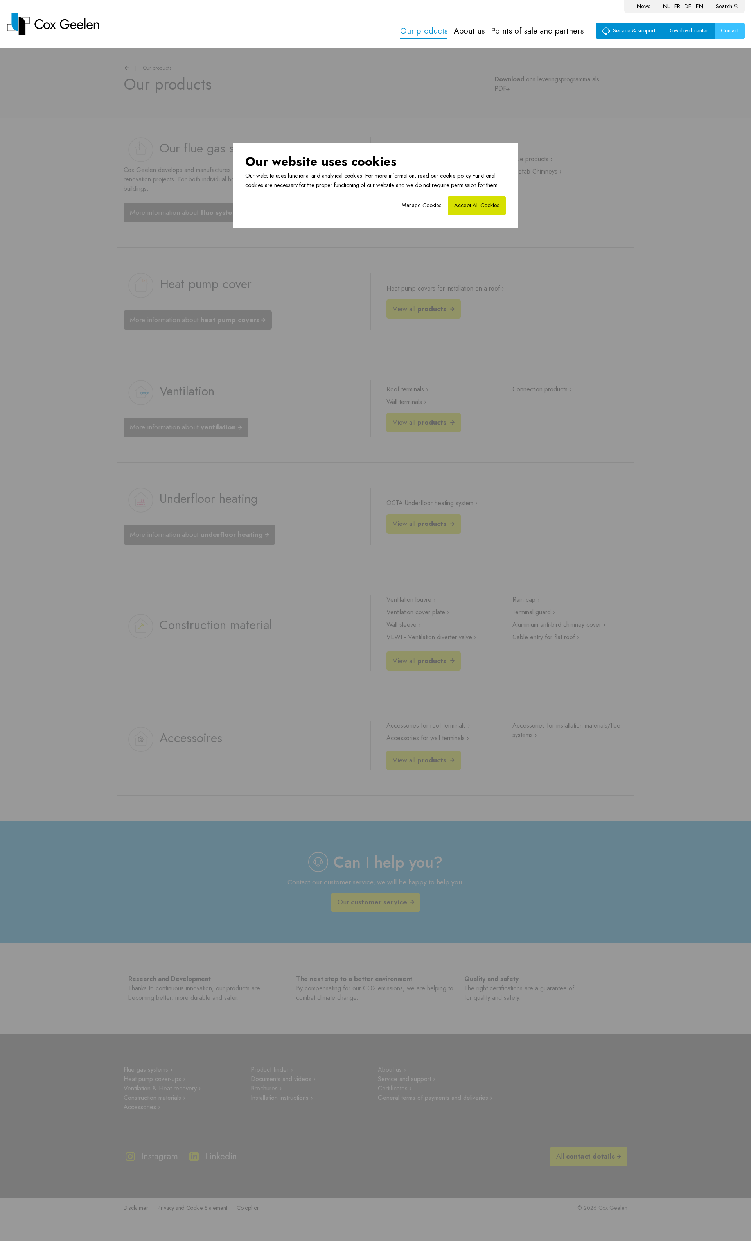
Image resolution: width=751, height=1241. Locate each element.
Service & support (634, 30)
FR (677, 6)
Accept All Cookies (476, 205)
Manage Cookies (422, 205)
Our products (423, 31)
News (643, 6)
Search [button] (724, 6)
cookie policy (455, 175)
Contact (729, 30)
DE (688, 6)
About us (469, 31)
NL (666, 6)
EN (699, 6)
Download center (688, 30)
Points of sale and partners (537, 31)
